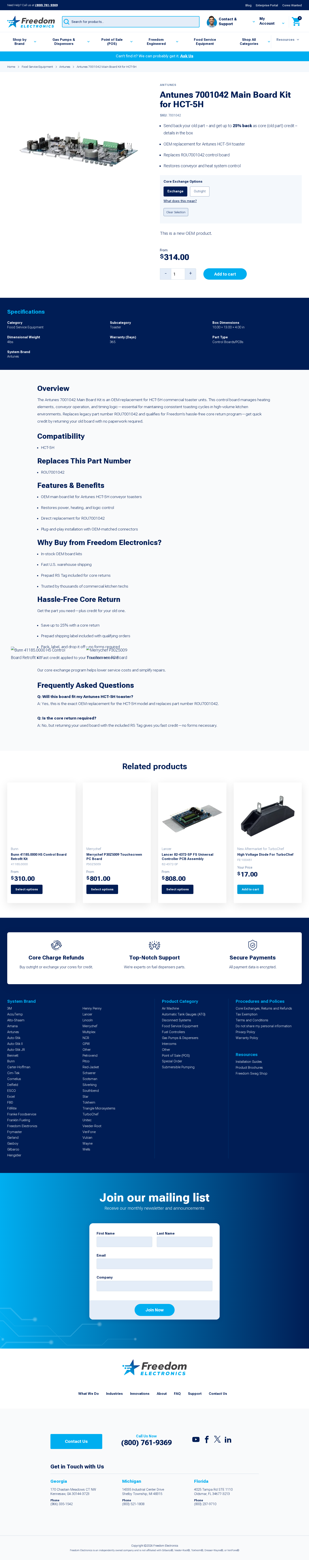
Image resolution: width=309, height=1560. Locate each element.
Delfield (12, 1085)
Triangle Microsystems (99, 1108)
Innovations (140, 1394)
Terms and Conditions (252, 1020)
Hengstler (14, 1155)
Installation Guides (249, 1062)
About (162, 1394)
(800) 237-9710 (205, 1504)
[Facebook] (206, 1440)
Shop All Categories (249, 42)
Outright (200, 191)
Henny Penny (92, 1008)
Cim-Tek (13, 1073)
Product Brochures (249, 1068)
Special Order (172, 1061)
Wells (86, 1149)
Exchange (175, 191)
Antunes (64, 66)
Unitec (87, 1120)
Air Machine (170, 1008)
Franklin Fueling (18, 1120)
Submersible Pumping (178, 1067)
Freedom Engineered (156, 42)
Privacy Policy (245, 1032)
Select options (26, 889)
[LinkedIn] (228, 1440)
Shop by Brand (19, 42)
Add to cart (225, 274)
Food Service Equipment (205, 42)
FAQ (177, 1394)
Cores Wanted (292, 5)
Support (195, 1394)
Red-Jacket (91, 1067)
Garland (13, 1138)
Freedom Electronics (22, 1126)
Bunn (11, 1061)
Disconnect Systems (176, 1020)
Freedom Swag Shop (251, 1074)
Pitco (86, 1061)
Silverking (90, 1085)
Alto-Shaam (15, 1020)
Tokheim (89, 1103)
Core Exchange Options (183, 182)
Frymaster (14, 1132)
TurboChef (90, 1114)
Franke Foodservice (21, 1114)
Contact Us (218, 1394)
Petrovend (90, 1056)
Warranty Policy (247, 1038)
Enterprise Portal (267, 5)
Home (11, 66)
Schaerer (89, 1073)
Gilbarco (13, 1149)
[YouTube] (195, 1440)
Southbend (91, 1091)
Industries (114, 1394)
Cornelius (14, 1079)
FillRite (12, 1108)
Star (85, 1097)
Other (87, 1050)
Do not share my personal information (264, 1026)
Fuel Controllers (173, 1032)
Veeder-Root (92, 1126)
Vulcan (87, 1138)
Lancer (87, 1014)
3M (9, 1008)
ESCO (11, 1091)
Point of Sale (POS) (112, 42)
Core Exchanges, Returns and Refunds (264, 1008)
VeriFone (89, 1132)
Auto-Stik (13, 1038)
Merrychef (90, 1026)
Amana (12, 1026)
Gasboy (12, 1144)
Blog (248, 5)
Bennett (12, 1056)
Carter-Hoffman (18, 1067)
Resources (285, 40)
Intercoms (169, 1044)
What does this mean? (180, 201)
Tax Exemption (246, 1014)
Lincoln (88, 1020)
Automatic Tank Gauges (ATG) (183, 1014)
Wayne (88, 1144)
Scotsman (90, 1079)
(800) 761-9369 (46, 5)
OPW (86, 1044)
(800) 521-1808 (133, 1504)
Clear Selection (175, 212)
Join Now (154, 1310)
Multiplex (89, 1032)
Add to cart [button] (250, 889)
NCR (86, 1038)
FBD (10, 1103)
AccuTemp (15, 1014)
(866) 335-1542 (61, 1504)
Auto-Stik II (15, 1044)
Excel (11, 1097)
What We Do (88, 1394)
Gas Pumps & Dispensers (63, 42)
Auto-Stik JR (16, 1050)
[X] (217, 1440)
